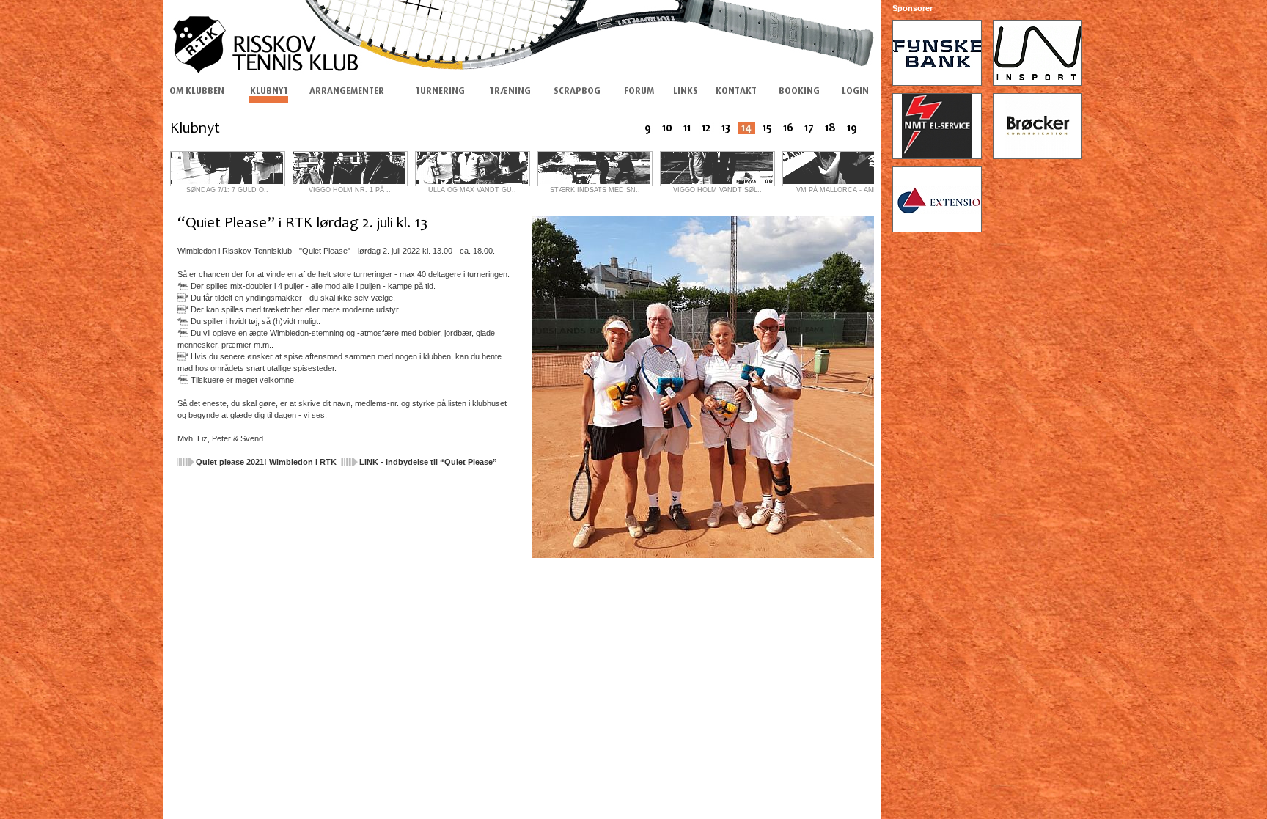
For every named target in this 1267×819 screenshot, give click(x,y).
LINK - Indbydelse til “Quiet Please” (428, 462)
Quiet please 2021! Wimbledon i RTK (266, 462)
